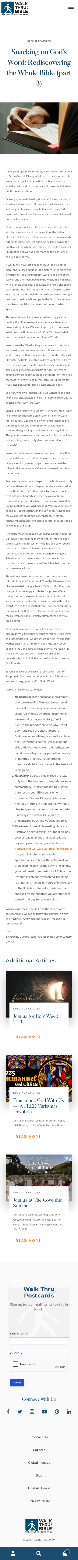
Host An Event (39, 1488)
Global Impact (39, 1462)
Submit (17, 1383)
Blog (39, 1475)
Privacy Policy (39, 1501)
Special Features (39, 41)
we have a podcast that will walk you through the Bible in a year (43, 848)
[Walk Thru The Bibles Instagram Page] (32, 1411)
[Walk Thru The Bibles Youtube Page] (44, 1411)
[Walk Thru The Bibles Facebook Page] (8, 1411)
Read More (28, 1037)
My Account (13, 1553)
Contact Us (39, 1437)
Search (39, 1553)
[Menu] (71, 9)
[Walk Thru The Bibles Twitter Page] (19, 1411)
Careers (39, 1450)
